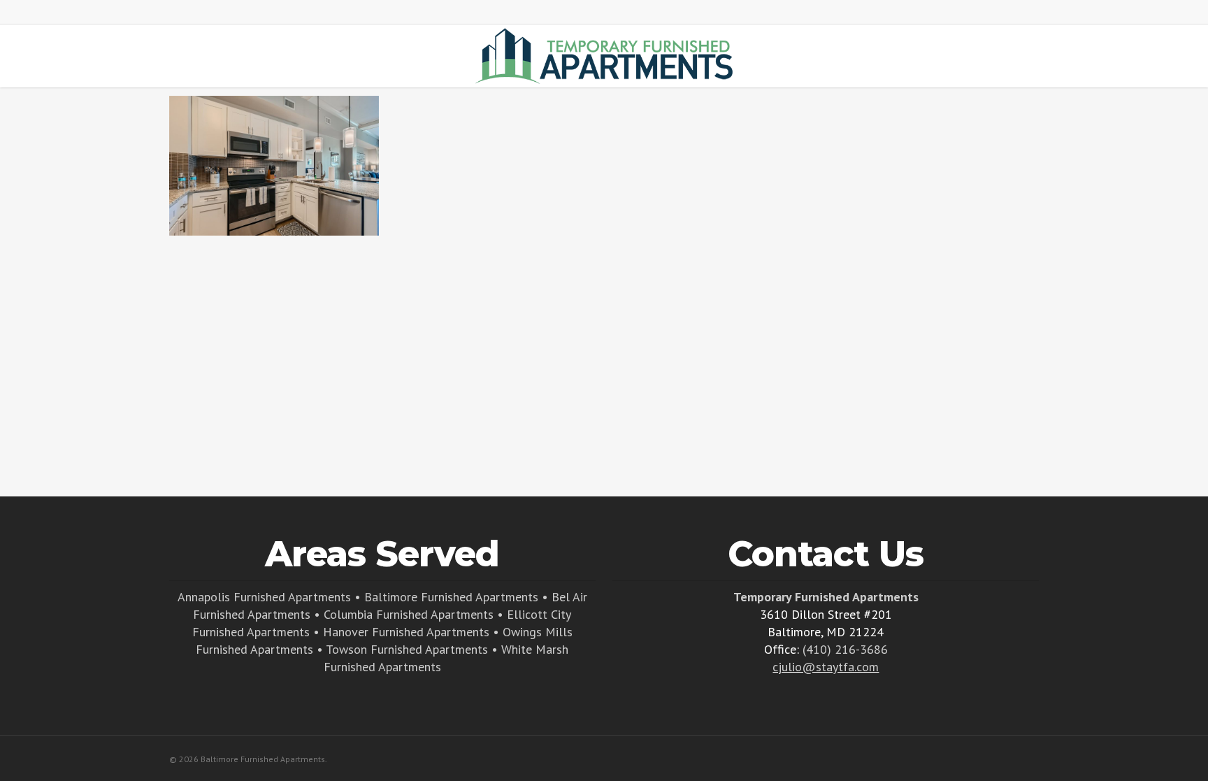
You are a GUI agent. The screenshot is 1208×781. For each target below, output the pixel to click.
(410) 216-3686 (845, 649)
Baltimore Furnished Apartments (451, 597)
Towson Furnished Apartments (407, 649)
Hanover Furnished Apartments (406, 632)
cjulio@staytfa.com (825, 667)
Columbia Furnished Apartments (409, 614)
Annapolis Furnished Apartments (264, 597)
